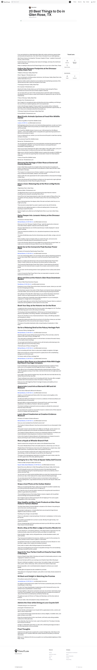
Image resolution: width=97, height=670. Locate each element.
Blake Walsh (34, 7)
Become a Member (75, 63)
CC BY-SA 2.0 (37, 464)
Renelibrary (21, 284)
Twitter (67, 78)
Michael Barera (21, 222)
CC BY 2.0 (24, 123)
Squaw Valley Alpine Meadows (26, 464)
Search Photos (67, 67)
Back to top (80, 667)
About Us (67, 62)
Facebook (75, 78)
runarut (19, 123)
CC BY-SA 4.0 (29, 222)
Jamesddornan (22, 581)
